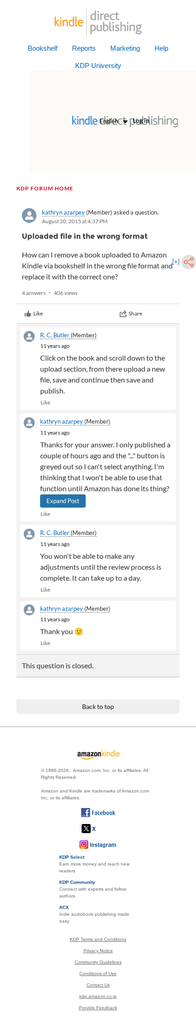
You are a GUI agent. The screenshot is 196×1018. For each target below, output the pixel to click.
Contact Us (98, 984)
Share (135, 313)
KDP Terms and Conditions (98, 939)
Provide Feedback (98, 1007)
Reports (84, 48)
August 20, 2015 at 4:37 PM (75, 221)
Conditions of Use (98, 973)
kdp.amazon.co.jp (98, 996)
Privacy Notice (98, 950)
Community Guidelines (98, 962)
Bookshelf (42, 48)
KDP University (98, 65)
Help (161, 48)
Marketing (125, 48)
